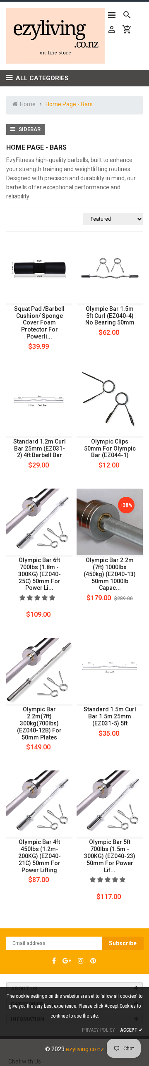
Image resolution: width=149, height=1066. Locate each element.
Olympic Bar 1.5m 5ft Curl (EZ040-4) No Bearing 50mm (110, 315)
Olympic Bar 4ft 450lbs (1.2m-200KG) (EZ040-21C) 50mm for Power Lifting (39, 856)
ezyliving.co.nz (85, 1049)
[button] (37, 597)
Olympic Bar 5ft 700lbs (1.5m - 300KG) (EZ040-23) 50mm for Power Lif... (109, 856)
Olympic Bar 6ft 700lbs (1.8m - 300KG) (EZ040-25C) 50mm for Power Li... (39, 574)
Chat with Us (24, 1061)
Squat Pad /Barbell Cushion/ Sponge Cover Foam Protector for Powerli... (39, 322)
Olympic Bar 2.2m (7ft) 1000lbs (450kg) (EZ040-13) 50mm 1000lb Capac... (110, 574)
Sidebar (29, 129)
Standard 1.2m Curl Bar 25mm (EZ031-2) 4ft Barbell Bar (39, 448)
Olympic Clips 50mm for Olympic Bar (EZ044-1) (110, 448)
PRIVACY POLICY (98, 1030)
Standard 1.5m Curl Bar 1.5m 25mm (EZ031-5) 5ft (110, 716)
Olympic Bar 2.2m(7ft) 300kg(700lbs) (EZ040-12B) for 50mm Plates (39, 723)
